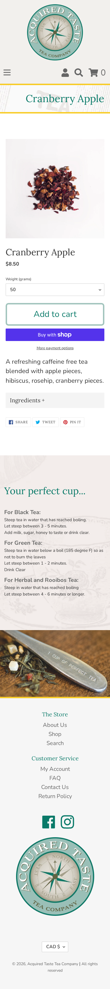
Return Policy (55, 796)
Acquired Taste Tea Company (52, 964)
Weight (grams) (18, 279)
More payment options (55, 348)
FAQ (55, 778)
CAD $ (53, 947)
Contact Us (55, 787)
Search (55, 743)
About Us (55, 725)
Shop (55, 734)
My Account (55, 769)
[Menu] (7, 73)
